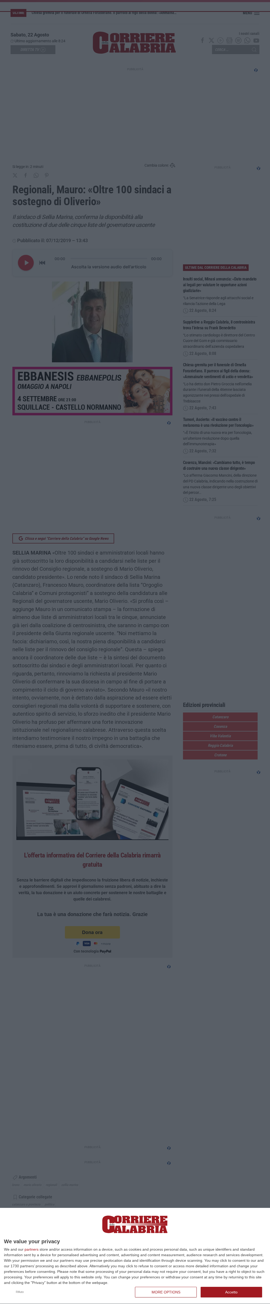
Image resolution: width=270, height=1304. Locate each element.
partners (31, 1249)
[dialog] (135, 1256)
